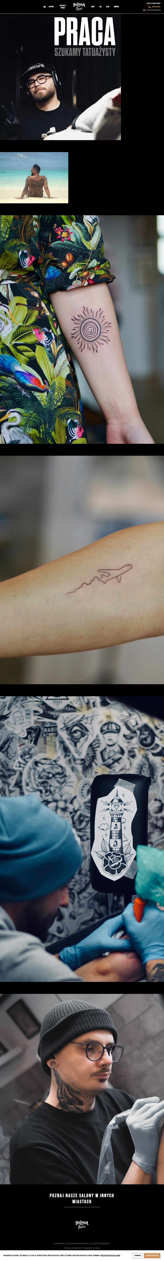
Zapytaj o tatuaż (63, 6)
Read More (99, 149)
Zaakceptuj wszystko (152, 1256)
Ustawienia (137, 1256)
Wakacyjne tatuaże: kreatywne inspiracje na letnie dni (25, 207)
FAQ (100, 7)
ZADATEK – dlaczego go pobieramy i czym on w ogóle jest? (25, 986)
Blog (107, 7)
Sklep (93, 7)
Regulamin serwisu (92, 1248)
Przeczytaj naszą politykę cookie (110, 1256)
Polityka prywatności (73, 1248)
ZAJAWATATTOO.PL (80, 1243)
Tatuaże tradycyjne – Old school (14, 688)
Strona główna (44, 7)
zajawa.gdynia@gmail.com (153, 10)
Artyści (51, 7)
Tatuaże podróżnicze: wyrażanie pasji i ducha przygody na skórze (29, 448)
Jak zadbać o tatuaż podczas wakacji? (17, 144)
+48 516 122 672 (156, 7)
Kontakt (116, 7)
